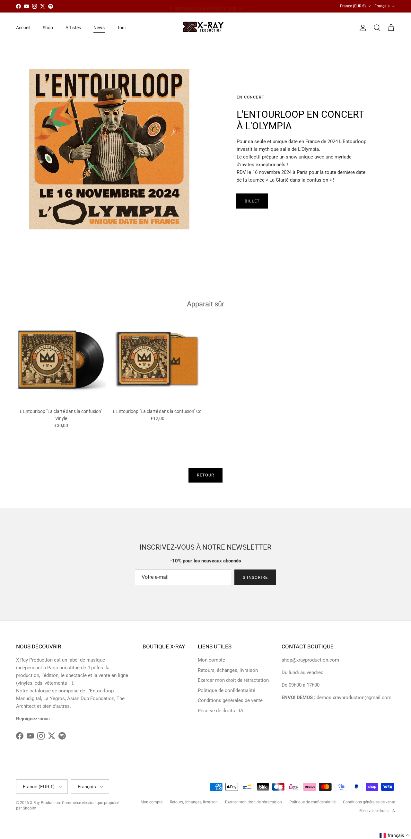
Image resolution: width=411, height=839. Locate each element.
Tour (121, 27)
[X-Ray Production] (206, 28)
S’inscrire (255, 577)
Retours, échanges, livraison (228, 670)
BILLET (252, 201)
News (99, 27)
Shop (48, 27)
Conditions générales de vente (230, 700)
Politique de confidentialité (226, 690)
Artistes (73, 27)
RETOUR (205, 475)
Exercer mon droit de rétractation (233, 680)
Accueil (23, 27)
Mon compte (211, 660)
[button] (395, 835)
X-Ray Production (45, 802)
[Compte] (361, 28)
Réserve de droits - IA (220, 711)
